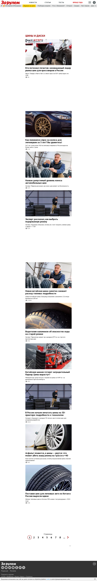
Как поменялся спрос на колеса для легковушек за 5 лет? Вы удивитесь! (43, 141)
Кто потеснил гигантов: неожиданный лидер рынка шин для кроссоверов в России (48, 69)
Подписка (29, 576)
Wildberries (10, 576)
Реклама (13, 571)
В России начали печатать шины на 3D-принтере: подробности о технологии (45, 413)
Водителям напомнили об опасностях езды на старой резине (47, 332)
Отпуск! (69, 6)
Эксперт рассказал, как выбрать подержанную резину (41, 220)
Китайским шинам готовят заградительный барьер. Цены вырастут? (47, 373)
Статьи (48, 2)
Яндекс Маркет (20, 576)
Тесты (61, 2)
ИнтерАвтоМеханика (13, 6)
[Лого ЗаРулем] (10, 2)
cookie (48, 579)
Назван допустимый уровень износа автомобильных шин (43, 181)
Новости (33, 2)
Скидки (76, 6)
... (64, 537)
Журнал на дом (29, 6)
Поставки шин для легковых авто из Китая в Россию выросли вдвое (48, 494)
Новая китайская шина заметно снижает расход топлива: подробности (46, 292)
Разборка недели (44, 6)
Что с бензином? (58, 6)
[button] (95, 579)
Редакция (4, 571)
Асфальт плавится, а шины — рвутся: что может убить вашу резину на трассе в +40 (46, 454)
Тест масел (85, 6)
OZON (3, 576)
